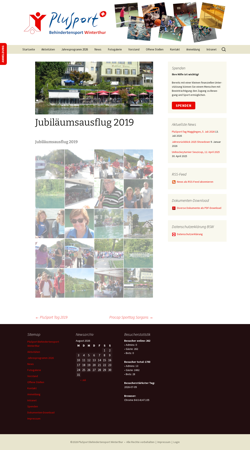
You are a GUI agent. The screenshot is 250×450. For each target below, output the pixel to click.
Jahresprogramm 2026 (74, 49)
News (97, 49)
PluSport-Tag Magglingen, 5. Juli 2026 (193, 131)
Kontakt (175, 49)
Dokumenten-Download (40, 412)
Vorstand (133, 49)
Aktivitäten (48, 49)
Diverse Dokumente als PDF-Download (199, 208)
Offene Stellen (154, 49)
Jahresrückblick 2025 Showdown (191, 142)
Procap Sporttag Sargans (131, 317)
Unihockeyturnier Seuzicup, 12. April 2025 (196, 152)
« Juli (83, 380)
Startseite (28, 49)
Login (176, 442)
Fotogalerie (115, 49)
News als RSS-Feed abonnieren (195, 181)
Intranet (211, 49)
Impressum (33, 418)
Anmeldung (193, 49)
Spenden (183, 105)
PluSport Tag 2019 (51, 317)
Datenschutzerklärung (190, 234)
